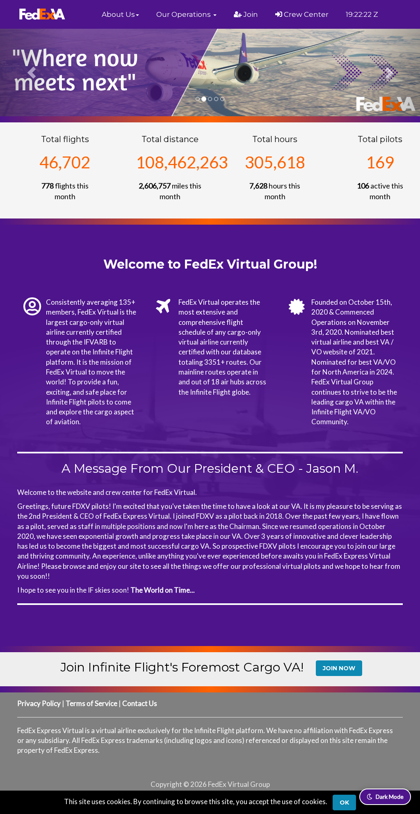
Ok (344, 802)
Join (250, 14)
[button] (120, 14)
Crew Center (305, 14)
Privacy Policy (39, 703)
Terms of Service (91, 703)
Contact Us (139, 703)
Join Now (339, 668)
